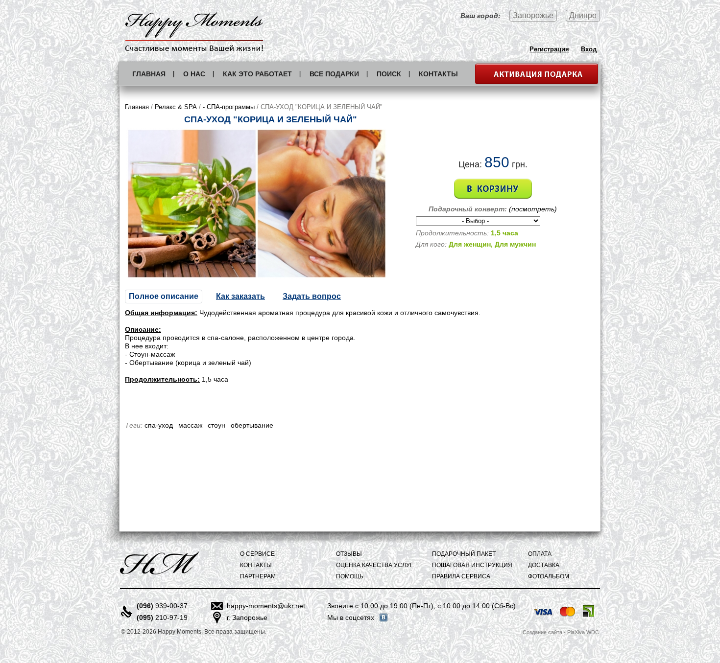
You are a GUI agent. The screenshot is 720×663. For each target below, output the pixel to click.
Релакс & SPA (176, 107)
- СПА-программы (229, 107)
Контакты (438, 74)
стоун (216, 425)
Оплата (540, 553)
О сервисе (257, 553)
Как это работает (257, 74)
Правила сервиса (461, 576)
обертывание (252, 425)
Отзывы (349, 553)
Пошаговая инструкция (472, 565)
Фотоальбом (548, 576)
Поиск (389, 74)
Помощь (349, 576)
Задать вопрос (312, 296)
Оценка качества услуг (374, 565)
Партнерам (258, 576)
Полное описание (163, 296)
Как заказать (240, 296)
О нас (194, 74)
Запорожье (533, 15)
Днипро (583, 15)
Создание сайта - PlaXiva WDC (561, 632)
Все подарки (334, 74)
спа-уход (158, 425)
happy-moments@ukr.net (266, 606)
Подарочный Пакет (464, 553)
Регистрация (549, 49)
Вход (589, 49)
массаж (190, 425)
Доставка (543, 565)
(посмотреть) (533, 209)
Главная (149, 74)
